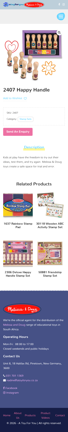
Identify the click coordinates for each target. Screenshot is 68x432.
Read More (17, 205)
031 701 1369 (14, 375)
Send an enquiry (17, 131)
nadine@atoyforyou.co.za (22, 380)
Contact (60, 415)
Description (34, 147)
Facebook (11, 388)
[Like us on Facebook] (59, 4)
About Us (18, 415)
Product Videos (45, 415)
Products (30, 415)
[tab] (34, 148)
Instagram (12, 392)
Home (6, 415)
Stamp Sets (25, 119)
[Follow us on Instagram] (63, 4)
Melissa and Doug (14, 324)
